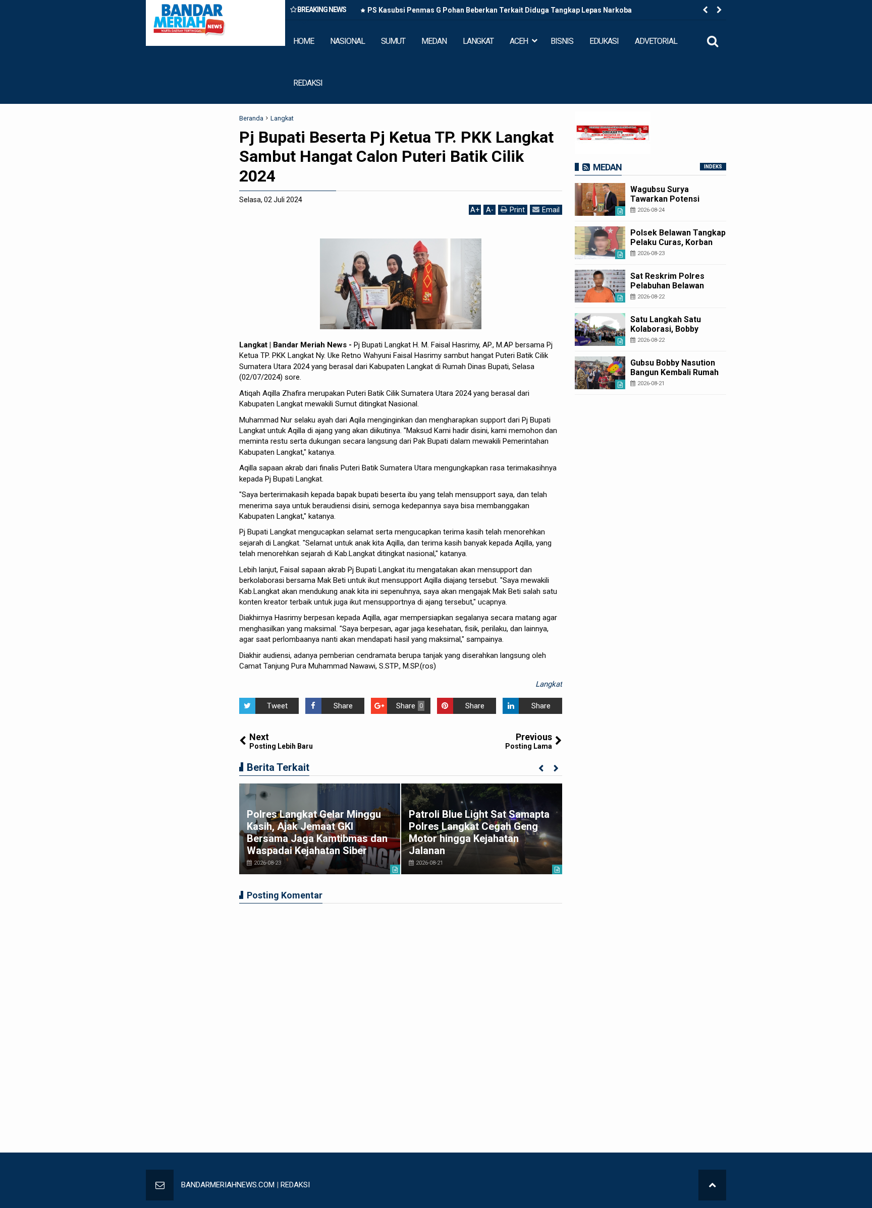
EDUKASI (604, 41)
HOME (303, 41)
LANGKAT (478, 41)
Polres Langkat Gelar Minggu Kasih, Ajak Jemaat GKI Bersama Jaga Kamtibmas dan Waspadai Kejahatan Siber (317, 832)
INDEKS (713, 166)
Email (551, 210)
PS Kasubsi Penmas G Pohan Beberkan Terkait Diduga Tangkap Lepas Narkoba (499, 10)
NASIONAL (347, 41)
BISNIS (562, 41)
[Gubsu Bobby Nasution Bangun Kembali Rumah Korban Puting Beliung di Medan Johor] (600, 372)
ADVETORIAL (656, 41)
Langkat (548, 684)
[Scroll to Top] (712, 1185)
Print (517, 210)
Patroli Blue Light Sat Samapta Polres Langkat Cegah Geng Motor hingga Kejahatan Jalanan (479, 832)
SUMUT (393, 41)
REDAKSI (307, 83)
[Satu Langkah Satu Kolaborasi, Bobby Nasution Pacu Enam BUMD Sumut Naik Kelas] (600, 329)
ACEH (519, 41)
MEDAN (434, 41)
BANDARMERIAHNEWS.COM (228, 1184)
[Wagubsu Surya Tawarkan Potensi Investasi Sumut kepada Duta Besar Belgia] (600, 199)
